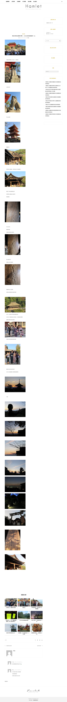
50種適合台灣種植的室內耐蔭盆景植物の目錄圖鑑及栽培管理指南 (53, 111)
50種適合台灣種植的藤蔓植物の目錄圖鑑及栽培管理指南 (53, 94)
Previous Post (9, 645)
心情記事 (13, 1)
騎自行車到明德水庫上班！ (10, 632)
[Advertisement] (24, 25)
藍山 (28, 37)
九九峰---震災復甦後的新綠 (23, 620)
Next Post (39, 645)
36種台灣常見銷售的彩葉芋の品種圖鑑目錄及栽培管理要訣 (53, 101)
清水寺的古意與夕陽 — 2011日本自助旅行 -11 (23, 36)
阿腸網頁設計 (35, 700)
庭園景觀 (7, 1)
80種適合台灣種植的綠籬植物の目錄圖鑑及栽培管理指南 (53, 83)
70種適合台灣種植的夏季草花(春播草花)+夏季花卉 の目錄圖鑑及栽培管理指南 (52, 86)
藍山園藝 (29, 1)
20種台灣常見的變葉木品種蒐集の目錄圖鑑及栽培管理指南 (53, 98)
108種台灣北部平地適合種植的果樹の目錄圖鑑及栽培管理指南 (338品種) (53, 90)
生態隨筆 (18, 1)
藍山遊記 (35, 1)
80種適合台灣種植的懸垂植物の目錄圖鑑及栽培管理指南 (53, 115)
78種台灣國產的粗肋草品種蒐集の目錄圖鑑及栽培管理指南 (53, 107)
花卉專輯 (24, 1)
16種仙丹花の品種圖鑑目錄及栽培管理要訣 (52, 104)
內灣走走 (23, 607)
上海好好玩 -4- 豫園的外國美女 (11, 607)
